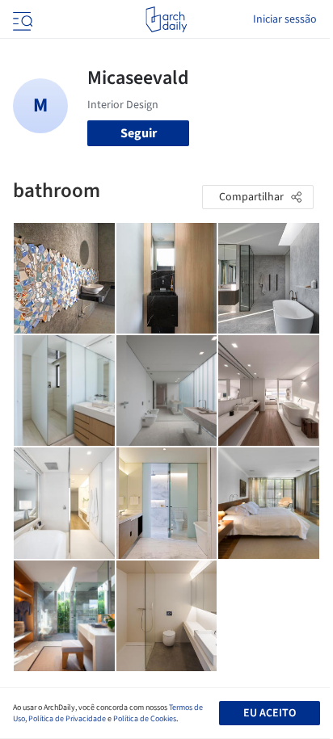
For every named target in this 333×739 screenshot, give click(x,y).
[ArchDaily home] (166, 19)
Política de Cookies (144, 718)
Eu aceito (269, 713)
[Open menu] (21, 19)
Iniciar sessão (285, 19)
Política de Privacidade (67, 718)
